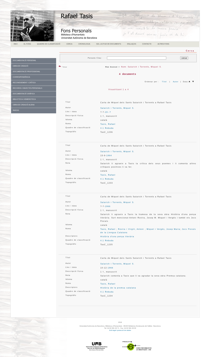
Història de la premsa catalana (118, 288)
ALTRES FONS (163, 44)
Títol (164, 82)
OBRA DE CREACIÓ (20, 66)
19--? (108, 112)
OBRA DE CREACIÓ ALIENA (23, 105)
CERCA (69, 44)
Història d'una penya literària (117, 236)
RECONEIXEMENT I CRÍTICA (24, 82)
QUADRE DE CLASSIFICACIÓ (48, 44)
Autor (175, 82)
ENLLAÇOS (131, 44)
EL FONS (27, 44)
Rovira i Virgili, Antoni (131, 229)
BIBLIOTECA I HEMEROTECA (24, 99)
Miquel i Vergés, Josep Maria (163, 229)
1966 (108, 206)
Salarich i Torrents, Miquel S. (117, 108)
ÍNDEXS (16, 110)
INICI (16, 44)
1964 (109, 155)
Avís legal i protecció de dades (120, 330)
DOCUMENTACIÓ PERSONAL (24, 60)
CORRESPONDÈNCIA (21, 77)
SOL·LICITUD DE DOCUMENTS (108, 44)
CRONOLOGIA (84, 44)
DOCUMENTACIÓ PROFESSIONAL (26, 71)
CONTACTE (146, 44)
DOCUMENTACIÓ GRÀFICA (24, 94)
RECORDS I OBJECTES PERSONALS (27, 88)
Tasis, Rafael (107, 124)
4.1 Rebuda (106, 128)
